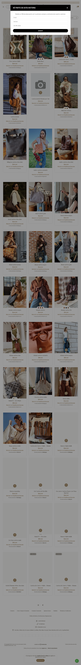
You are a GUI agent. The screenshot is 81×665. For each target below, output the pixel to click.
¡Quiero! (40, 30)
